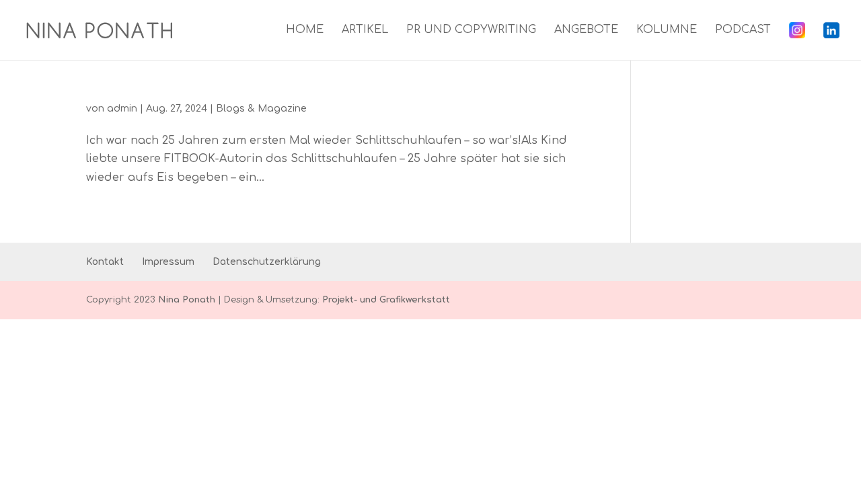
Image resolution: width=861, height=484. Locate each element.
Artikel (365, 30)
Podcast (743, 30)
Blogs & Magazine (261, 109)
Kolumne (666, 30)
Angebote (586, 30)
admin (122, 109)
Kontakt (105, 262)
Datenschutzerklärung (267, 262)
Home (305, 30)
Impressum (168, 262)
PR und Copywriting (471, 30)
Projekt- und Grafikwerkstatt (386, 300)
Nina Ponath (186, 300)
